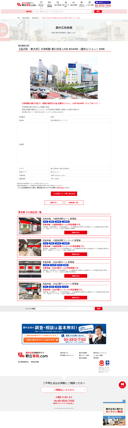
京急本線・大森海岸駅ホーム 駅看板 (59, 219)
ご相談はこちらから (64, 389)
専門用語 (96, 358)
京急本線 (58, 221)
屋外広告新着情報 (49, 5)
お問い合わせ (60, 187)
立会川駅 (53, 265)
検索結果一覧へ (74, 202)
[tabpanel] (64, 76)
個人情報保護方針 (23, 362)
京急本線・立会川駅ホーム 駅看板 (58, 262)
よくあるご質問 (90, 5)
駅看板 (51, 221)
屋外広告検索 (58, 5)
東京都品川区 (35, 18)
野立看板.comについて (67, 355)
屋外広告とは (64, 353)
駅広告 (45, 221)
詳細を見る (75, 232)
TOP (18, 18)
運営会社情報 (35, 362)
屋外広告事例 (73, 5)
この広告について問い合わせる (64, 194)
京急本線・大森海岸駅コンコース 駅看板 (61, 240)
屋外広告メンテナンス (81, 5)
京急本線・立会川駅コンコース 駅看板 (60, 284)
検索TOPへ (54, 202)
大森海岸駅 (66, 221)
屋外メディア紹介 (65, 5)
